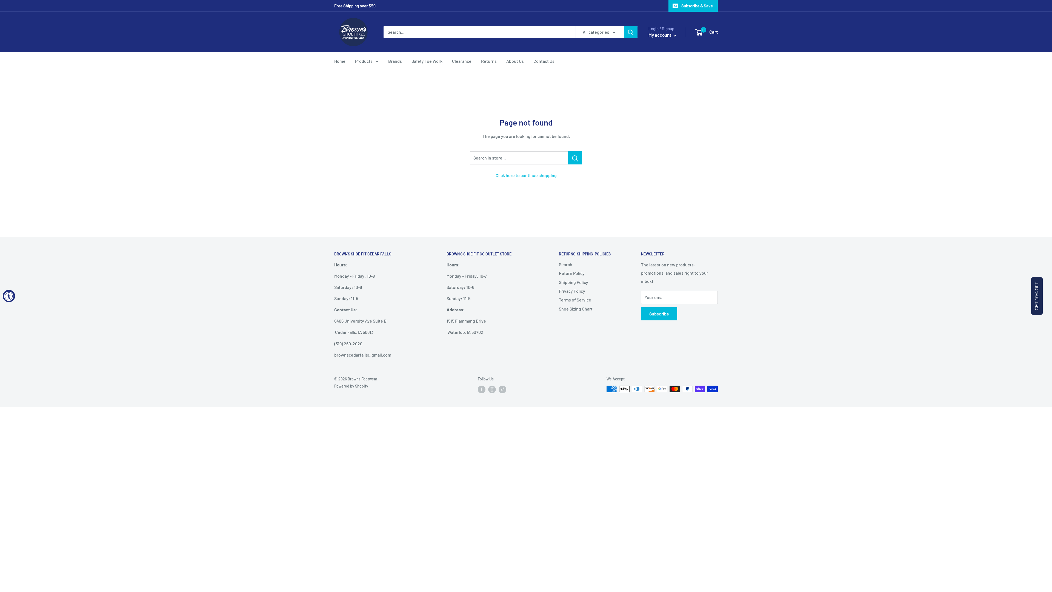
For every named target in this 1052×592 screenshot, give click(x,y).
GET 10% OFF (1036, 296)
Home (339, 61)
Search (565, 264)
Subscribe (659, 313)
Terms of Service (575, 299)
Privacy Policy (572, 291)
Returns (489, 61)
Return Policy (572, 273)
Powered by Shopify (351, 386)
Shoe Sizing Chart (576, 308)
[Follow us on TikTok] (502, 389)
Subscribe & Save (697, 5)
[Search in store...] (575, 157)
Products (364, 61)
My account (660, 35)
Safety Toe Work (426, 61)
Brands (395, 61)
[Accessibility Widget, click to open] (9, 296)
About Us (515, 61)
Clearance (461, 61)
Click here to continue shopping (526, 175)
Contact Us (543, 61)
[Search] (631, 32)
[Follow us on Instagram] (492, 389)
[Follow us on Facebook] (481, 389)
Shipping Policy (573, 282)
